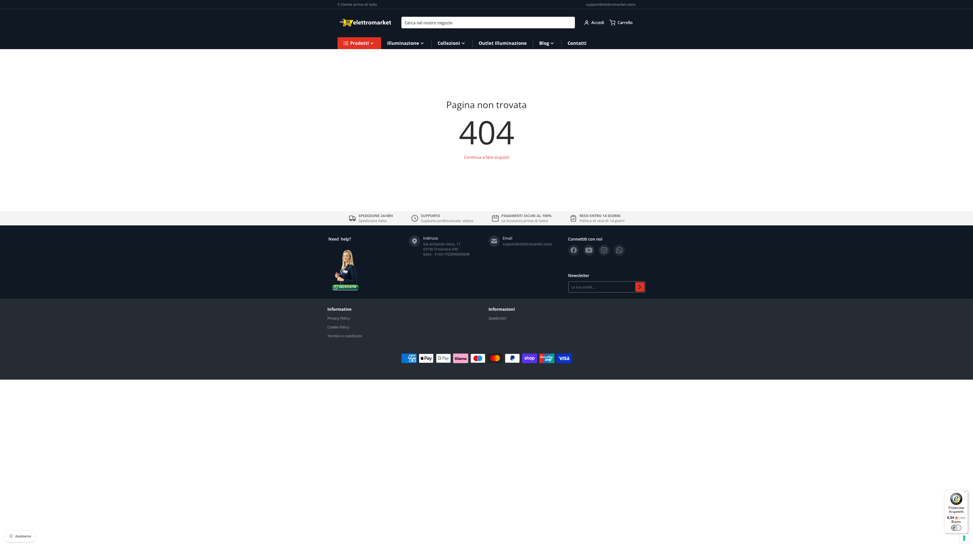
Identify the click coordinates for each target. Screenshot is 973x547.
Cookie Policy (338, 327)
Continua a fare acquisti (486, 157)
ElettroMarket (478, 372)
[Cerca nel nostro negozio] (569, 22)
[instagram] (604, 250)
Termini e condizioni (344, 336)
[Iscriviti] (640, 287)
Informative (339, 309)
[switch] (956, 528)
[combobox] (488, 22)
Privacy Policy (338, 318)
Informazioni (502, 309)
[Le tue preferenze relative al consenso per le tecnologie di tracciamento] (964, 538)
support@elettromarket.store (610, 4)
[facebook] (573, 250)
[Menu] (965, 493)
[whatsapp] (619, 250)
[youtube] (588, 250)
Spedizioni (497, 318)
